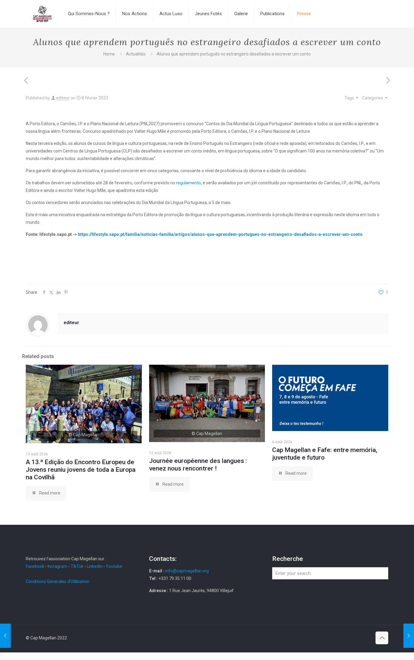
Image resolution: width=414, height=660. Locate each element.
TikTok (77, 566)
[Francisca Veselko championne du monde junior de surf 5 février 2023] (5, 636)
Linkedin (94, 566)
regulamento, (189, 182)
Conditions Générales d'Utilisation (57, 581)
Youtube (114, 566)
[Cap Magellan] (42, 13)
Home (109, 54)
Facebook (35, 566)
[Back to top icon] (382, 638)
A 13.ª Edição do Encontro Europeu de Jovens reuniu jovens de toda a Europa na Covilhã (80, 469)
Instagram (57, 566)
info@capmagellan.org (187, 570)
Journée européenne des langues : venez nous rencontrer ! (198, 464)
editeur (63, 97)
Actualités (135, 54)
